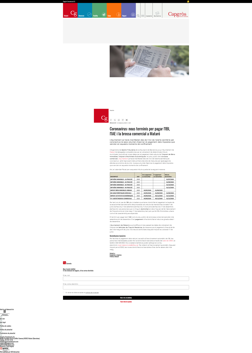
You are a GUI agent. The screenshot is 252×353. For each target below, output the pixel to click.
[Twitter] (115, 120)
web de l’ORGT (168, 241)
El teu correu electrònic (70, 284)
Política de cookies (5, 326)
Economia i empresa (115, 255)
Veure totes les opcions (126, 302)
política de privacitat (92, 292)
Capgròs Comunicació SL (69, 1)
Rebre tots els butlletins (126, 298)
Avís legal (3, 322)
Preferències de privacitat (7, 333)
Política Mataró (114, 256)
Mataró (66, 15)
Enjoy (109, 15)
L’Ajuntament (123, 159)
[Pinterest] (123, 120)
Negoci (124, 15)
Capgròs (174, 14)
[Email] (127, 120)
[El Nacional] (188, 1)
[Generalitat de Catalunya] (126, 313)
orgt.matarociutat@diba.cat (128, 245)
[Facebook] (111, 120)
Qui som (2, 318)
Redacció (113, 123)
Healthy (95, 15)
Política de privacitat (6, 329)
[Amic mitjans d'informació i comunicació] (126, 349)
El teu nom (66, 275)
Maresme (81, 15)
